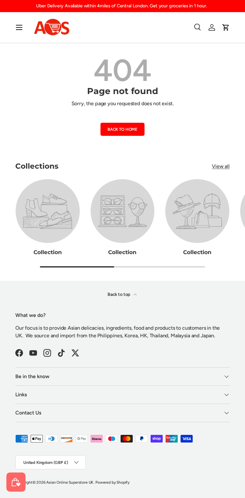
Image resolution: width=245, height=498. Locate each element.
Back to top (119, 294)
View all (221, 166)
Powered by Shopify (112, 482)
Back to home (122, 129)
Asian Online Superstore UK (69, 482)
